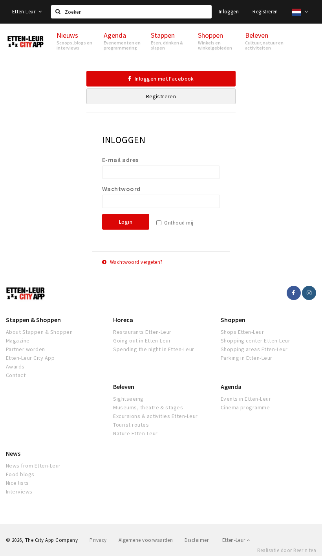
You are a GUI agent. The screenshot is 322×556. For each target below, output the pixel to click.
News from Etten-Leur (33, 465)
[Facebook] (294, 293)
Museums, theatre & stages (148, 407)
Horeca (123, 320)
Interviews (19, 491)
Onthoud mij (178, 222)
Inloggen (229, 11)
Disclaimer (197, 540)
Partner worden (25, 349)
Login (125, 221)
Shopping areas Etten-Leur (254, 349)
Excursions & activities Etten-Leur (155, 416)
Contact (16, 375)
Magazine (18, 340)
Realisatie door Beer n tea (286, 550)
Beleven (123, 386)
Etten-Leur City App (30, 357)
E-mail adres (120, 160)
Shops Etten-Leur (242, 331)
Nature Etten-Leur (135, 433)
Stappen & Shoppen (33, 320)
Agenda (231, 386)
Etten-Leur (24, 11)
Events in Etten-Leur (246, 398)
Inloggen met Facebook (164, 78)
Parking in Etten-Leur (247, 357)
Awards (15, 366)
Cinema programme (245, 407)
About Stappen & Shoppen (39, 331)
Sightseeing (128, 398)
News (13, 453)
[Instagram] (309, 293)
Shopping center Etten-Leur (255, 340)
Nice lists (17, 482)
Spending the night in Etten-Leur (153, 349)
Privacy (98, 540)
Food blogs (20, 474)
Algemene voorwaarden (146, 540)
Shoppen (233, 320)
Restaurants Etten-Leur (142, 331)
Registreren (265, 11)
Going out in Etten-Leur (142, 340)
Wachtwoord (121, 189)
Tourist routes (131, 424)
